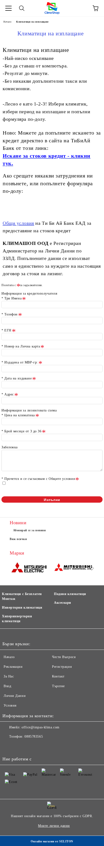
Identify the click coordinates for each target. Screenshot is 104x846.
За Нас (9, 676)
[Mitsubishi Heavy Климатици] (73, 568)
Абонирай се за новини (29, 530)
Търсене (58, 686)
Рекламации (13, 667)
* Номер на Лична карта (20, 346)
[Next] (91, 568)
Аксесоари (62, 602)
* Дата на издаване (16, 378)
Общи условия (18, 223)
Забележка (9, 447)
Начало (7, 21)
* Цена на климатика (18, 415)
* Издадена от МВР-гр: (19, 362)
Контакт (58, 676)
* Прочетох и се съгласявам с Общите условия (38, 479)
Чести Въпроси (64, 657)
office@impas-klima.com (40, 727)
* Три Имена (11, 298)
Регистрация (62, 667)
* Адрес (7, 394)
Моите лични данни (54, 826)
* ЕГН (6, 330)
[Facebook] (9, 746)
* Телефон (9, 314)
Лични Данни (15, 696)
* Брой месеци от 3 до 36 (21, 431)
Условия (10, 705)
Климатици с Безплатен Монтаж (22, 596)
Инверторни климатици (22, 607)
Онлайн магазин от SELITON (52, 841)
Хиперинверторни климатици (17, 618)
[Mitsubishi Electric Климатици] (30, 568)
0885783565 (33, 736)
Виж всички (18, 539)
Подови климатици (70, 594)
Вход (7, 686)
